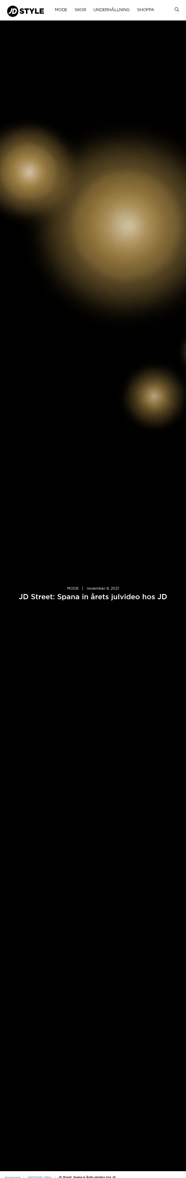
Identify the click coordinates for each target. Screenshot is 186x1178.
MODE (61, 10)
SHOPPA (145, 10)
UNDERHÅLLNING (111, 10)
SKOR (80, 10)
